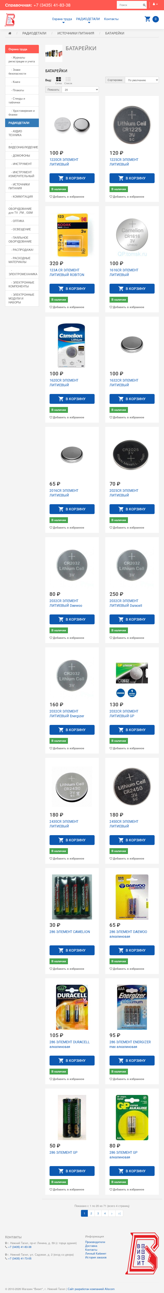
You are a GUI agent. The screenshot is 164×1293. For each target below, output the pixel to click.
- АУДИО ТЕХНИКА (15, 133)
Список (68, 83)
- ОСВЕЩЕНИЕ (20, 229)
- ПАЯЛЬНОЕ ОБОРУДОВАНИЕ (20, 239)
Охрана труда (62, 19)
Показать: (54, 89)
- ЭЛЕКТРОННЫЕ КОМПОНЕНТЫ (21, 284)
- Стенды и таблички (17, 100)
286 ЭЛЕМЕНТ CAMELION (70, 932)
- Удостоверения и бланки (22, 112)
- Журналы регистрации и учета (22, 59)
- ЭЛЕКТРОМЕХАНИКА (23, 272)
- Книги (14, 82)
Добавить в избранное (68, 196)
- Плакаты (16, 90)
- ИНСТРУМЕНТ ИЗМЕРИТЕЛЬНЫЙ (21, 174)
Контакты (111, 19)
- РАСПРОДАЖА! (21, 250)
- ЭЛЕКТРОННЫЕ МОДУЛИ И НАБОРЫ (21, 298)
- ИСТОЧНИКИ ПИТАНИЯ (19, 186)
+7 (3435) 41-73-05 (19, 1258)
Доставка (91, 1246)
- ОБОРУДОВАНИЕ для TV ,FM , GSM (21, 209)
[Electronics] (10, 19)
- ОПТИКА (16, 221)
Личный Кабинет (95, 1253)
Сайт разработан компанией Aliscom (91, 1289)
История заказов (96, 1257)
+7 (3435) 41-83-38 (52, 5)
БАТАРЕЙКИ (114, 33)
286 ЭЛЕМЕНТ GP (64, 1152)
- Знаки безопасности (17, 71)
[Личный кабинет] (155, 4)
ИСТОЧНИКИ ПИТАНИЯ (75, 33)
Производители (95, 1242)
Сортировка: (115, 80)
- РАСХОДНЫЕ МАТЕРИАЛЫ (20, 260)
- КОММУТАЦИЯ (21, 196)
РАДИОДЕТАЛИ (88, 19)
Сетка (58, 83)
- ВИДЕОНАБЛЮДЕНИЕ (23, 145)
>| (119, 1213)
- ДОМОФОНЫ (19, 155)
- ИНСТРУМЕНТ (20, 164)
